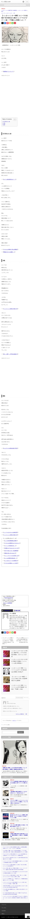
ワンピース (4, 904)
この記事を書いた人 (7, 610)
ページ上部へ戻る (28, 917)
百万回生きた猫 (6, 121)
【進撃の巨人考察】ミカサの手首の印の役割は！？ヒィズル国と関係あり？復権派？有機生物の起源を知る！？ (14, 768)
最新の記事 (17, 610)
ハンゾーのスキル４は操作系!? (10, 532)
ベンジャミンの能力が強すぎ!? (10, 308)
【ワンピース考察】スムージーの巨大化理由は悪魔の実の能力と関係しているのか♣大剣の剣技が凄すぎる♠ (22, 640)
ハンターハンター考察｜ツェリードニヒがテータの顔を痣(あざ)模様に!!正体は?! (19, 669)
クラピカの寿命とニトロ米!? (11, 563)
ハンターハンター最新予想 (6, 10)
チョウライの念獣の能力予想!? (10, 448)
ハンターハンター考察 (21, 10)
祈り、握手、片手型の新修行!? (10, 354)
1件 (14, 13)
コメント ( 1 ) (26, 697)
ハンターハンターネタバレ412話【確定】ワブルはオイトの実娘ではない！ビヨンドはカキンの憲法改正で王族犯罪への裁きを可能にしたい (15, 898)
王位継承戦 (14, 10)
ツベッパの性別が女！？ (10, 545)
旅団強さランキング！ (8, 71)
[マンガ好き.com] (7, 2)
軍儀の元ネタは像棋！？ (9, 252)
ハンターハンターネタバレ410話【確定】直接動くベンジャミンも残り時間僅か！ (19, 661)
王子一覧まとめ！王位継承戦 (11, 550)
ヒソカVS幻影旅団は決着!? (11, 540)
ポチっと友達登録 (8, 603)
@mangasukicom (9, 597)
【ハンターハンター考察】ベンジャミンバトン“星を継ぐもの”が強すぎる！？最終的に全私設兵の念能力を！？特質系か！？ (8, 640)
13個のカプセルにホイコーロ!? (12, 548)
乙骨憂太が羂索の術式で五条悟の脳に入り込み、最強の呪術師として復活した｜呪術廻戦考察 (19, 835)
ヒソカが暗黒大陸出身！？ (11, 558)
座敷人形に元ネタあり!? (10, 553)
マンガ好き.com (9, 917)
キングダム (4, 907)
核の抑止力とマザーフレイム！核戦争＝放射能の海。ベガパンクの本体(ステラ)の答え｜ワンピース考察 (19, 816)
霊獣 (4, 124)
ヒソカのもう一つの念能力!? (11, 560)
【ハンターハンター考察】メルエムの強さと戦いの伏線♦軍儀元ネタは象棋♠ (19, 678)
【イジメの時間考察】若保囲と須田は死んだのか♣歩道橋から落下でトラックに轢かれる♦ (19, 783)
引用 (26, 713)
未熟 (4, 123)
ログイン (14, 720)
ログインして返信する (20, 713)
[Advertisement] (15, 99)
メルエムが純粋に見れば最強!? (10, 249)
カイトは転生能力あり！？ (9, 179)
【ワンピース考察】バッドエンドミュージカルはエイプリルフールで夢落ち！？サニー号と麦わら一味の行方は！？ (19, 802)
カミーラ (3, 13)
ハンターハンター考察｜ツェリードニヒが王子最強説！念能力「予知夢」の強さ (19, 687)
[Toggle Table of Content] (14, 119)
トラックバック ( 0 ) (19, 697)
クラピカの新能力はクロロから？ (12, 543)
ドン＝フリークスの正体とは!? (12, 555)
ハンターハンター (8, 13)
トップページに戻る (6, 724)
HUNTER (4, 910)
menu (27, 1)
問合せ (3, 913)
